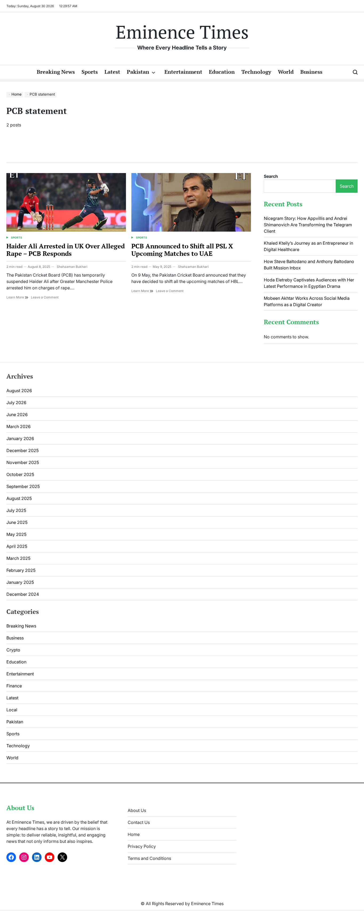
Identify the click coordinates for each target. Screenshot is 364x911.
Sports (90, 71)
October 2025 (20, 474)
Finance (14, 685)
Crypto (13, 650)
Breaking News (56, 71)
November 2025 (22, 462)
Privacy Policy (142, 846)
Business (311, 71)
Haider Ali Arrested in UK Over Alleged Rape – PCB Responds (65, 250)
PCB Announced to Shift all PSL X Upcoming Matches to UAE (182, 250)
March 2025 (18, 558)
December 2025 (22, 450)
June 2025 (16, 522)
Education (222, 71)
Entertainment (183, 71)
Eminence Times (182, 32)
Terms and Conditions (149, 858)
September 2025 (23, 486)
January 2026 (20, 438)
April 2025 (16, 546)
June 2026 (17, 414)
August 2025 (19, 498)
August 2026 (19, 390)
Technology (256, 71)
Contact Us (139, 822)
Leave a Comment (45, 297)
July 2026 (16, 402)
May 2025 (16, 534)
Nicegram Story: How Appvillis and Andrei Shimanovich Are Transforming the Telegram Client (308, 225)
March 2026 (18, 426)
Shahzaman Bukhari (72, 267)
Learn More (15, 297)
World (286, 71)
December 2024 (22, 594)
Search (271, 176)
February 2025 (20, 570)
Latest (112, 71)
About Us (137, 810)
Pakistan (138, 71)
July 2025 (16, 510)
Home (134, 834)
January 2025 (20, 582)
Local (11, 709)
